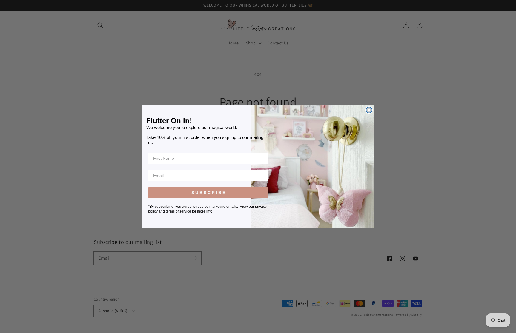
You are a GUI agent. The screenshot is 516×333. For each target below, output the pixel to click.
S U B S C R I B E (208, 192)
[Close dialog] (369, 110)
